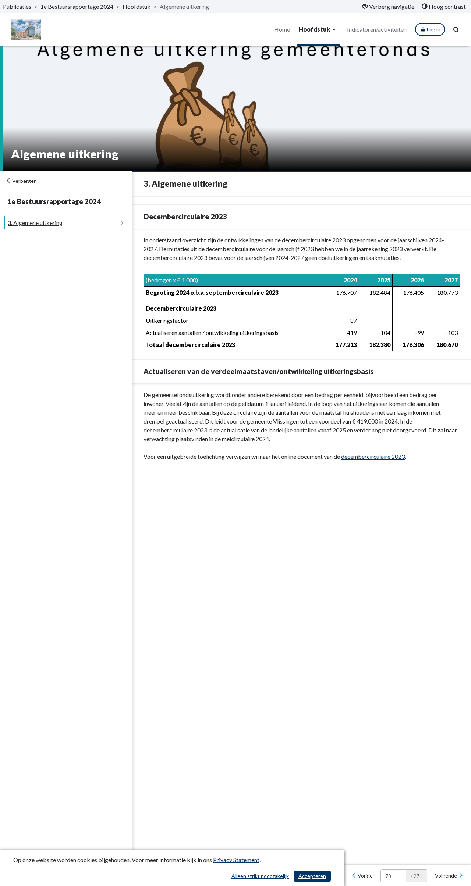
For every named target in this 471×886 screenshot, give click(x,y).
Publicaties (17, 6)
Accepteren (312, 876)
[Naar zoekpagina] (456, 29)
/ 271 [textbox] (416, 876)
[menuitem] (388, 6)
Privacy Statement (236, 859)
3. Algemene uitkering (35, 222)
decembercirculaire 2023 (373, 456)
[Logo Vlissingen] (26, 30)
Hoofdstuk (136, 6)
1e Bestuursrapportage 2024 (76, 6)
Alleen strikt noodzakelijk (260, 876)
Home (282, 29)
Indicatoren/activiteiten (377, 29)
